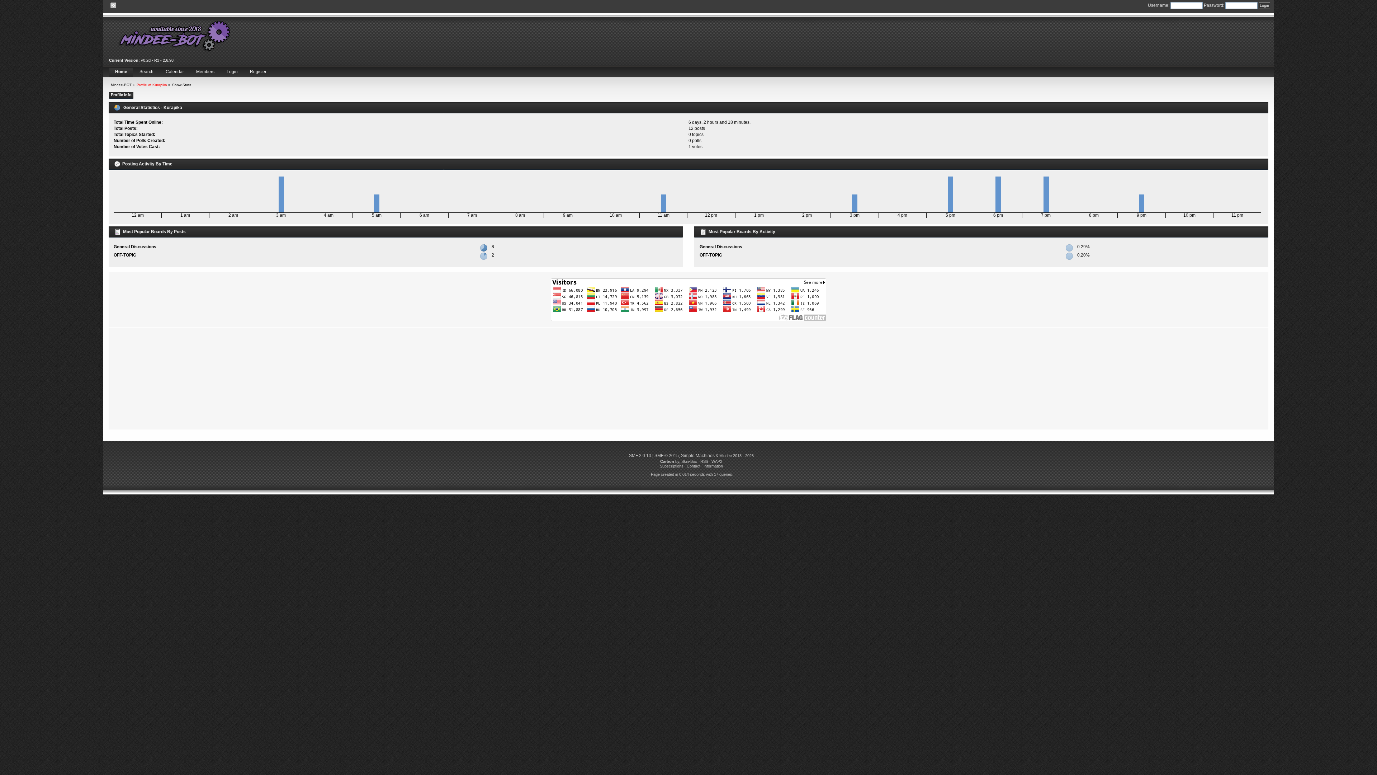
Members (205, 71)
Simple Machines (698, 455)
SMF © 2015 (666, 455)
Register (258, 71)
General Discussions (135, 246)
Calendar (175, 71)
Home (121, 71)
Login (232, 71)
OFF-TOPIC (125, 255)
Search (146, 71)
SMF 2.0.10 (640, 455)
